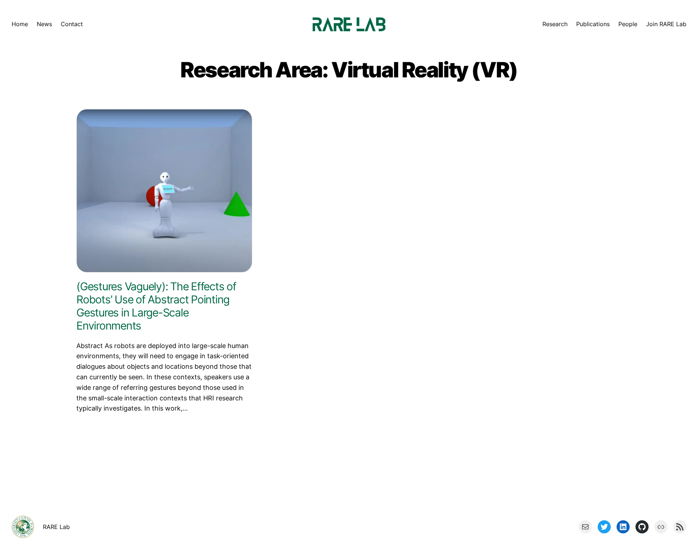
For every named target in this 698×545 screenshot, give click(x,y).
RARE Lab (56, 526)
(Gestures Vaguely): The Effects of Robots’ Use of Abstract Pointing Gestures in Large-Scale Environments (156, 306)
